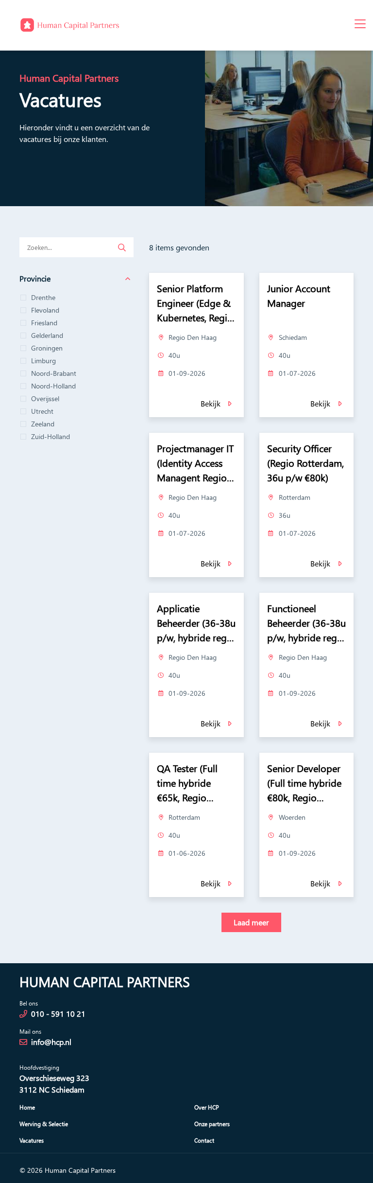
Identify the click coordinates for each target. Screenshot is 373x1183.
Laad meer (251, 922)
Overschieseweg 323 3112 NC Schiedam (54, 1084)
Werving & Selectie (43, 1124)
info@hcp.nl (51, 1042)
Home (27, 1107)
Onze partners (212, 1124)
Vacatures (31, 1140)
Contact (204, 1140)
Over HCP (206, 1107)
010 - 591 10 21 (58, 1013)
